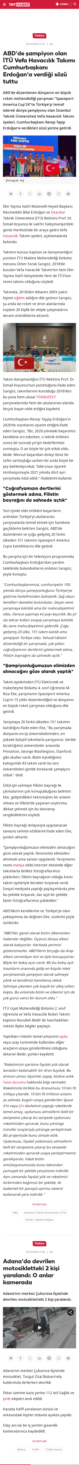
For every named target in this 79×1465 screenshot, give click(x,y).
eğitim (19, 298)
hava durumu (14, 1082)
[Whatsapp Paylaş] (58, 193)
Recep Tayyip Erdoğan (39, 1219)
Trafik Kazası (53, 1449)
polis (7, 1398)
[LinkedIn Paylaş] (39, 193)
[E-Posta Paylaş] (68, 193)
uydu (64, 1036)
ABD (15, 1212)
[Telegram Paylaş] (49, 193)
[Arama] (75, 4)
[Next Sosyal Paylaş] (11, 193)
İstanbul (58, 212)
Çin (21, 1105)
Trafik (35, 1449)
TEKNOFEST (46, 397)
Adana (21, 1449)
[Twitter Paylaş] (30, 193)
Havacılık (10, 235)
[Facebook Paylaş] (20, 193)
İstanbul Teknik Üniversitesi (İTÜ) (45, 1212)
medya (18, 865)
